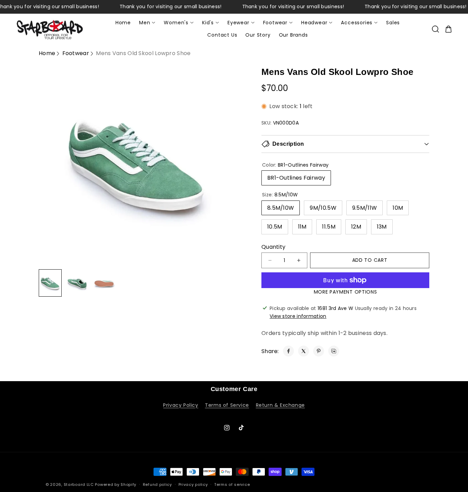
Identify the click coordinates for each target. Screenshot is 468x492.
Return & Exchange (280, 405)
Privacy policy (193, 484)
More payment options (345, 291)
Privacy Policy (180, 405)
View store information (298, 316)
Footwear (75, 53)
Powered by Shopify (115, 484)
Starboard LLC (79, 484)
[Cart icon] (448, 29)
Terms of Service (227, 405)
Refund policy (157, 484)
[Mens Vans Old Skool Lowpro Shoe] (288, 351)
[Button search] (435, 29)
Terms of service (232, 484)
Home (47, 53)
